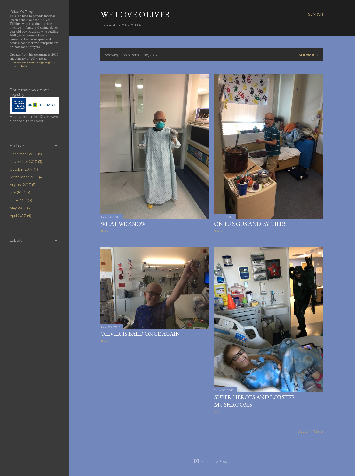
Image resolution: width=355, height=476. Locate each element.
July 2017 (19, 192)
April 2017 (20, 216)
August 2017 (22, 185)
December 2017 (25, 154)
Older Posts (310, 431)
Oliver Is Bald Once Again (140, 333)
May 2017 (20, 208)
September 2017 (26, 177)
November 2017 (25, 162)
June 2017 (20, 200)
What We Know (123, 224)
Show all (309, 55)
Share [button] (104, 231)
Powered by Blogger (215, 461)
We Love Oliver (135, 14)
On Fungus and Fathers (250, 224)
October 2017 (23, 169)
